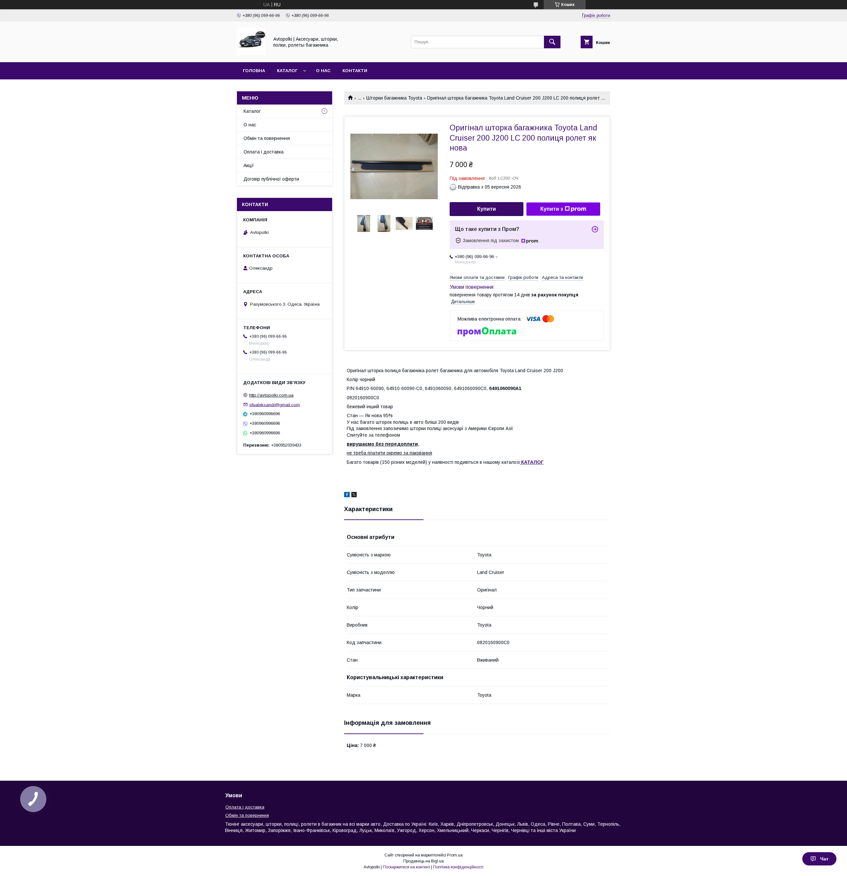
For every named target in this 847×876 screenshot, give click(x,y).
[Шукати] (552, 42)
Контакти (354, 70)
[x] (354, 495)
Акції (249, 165)
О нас (323, 70)
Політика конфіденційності (458, 867)
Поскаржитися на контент (406, 867)
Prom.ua (455, 855)
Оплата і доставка (264, 151)
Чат (824, 858)
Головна (254, 70)
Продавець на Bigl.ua (423, 861)
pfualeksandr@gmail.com (274, 404)
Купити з (551, 209)
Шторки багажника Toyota (394, 98)
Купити (486, 209)
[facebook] (347, 495)
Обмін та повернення (267, 138)
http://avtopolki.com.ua (271, 395)
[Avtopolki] (251, 53)
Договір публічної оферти (271, 179)
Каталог (287, 70)
